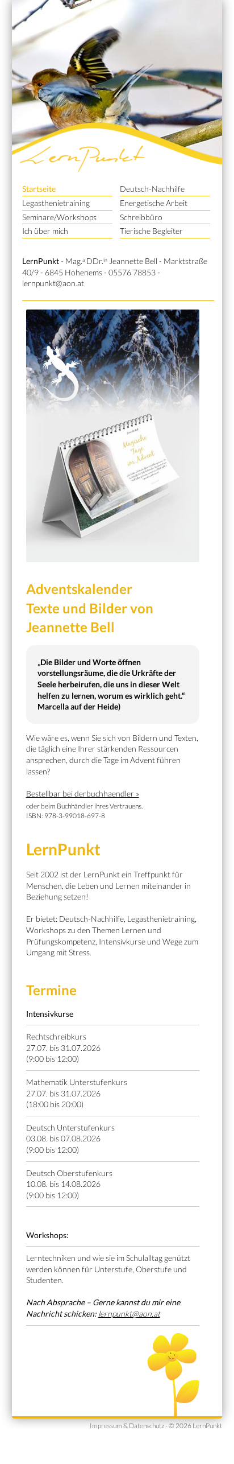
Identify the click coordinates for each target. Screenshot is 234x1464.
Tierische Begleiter (151, 231)
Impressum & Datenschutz (127, 1425)
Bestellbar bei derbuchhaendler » (82, 793)
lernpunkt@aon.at (53, 283)
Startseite (39, 188)
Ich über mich (45, 231)
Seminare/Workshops (59, 217)
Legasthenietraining (56, 203)
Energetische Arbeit (153, 203)
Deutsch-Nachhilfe (152, 188)
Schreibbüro (141, 217)
